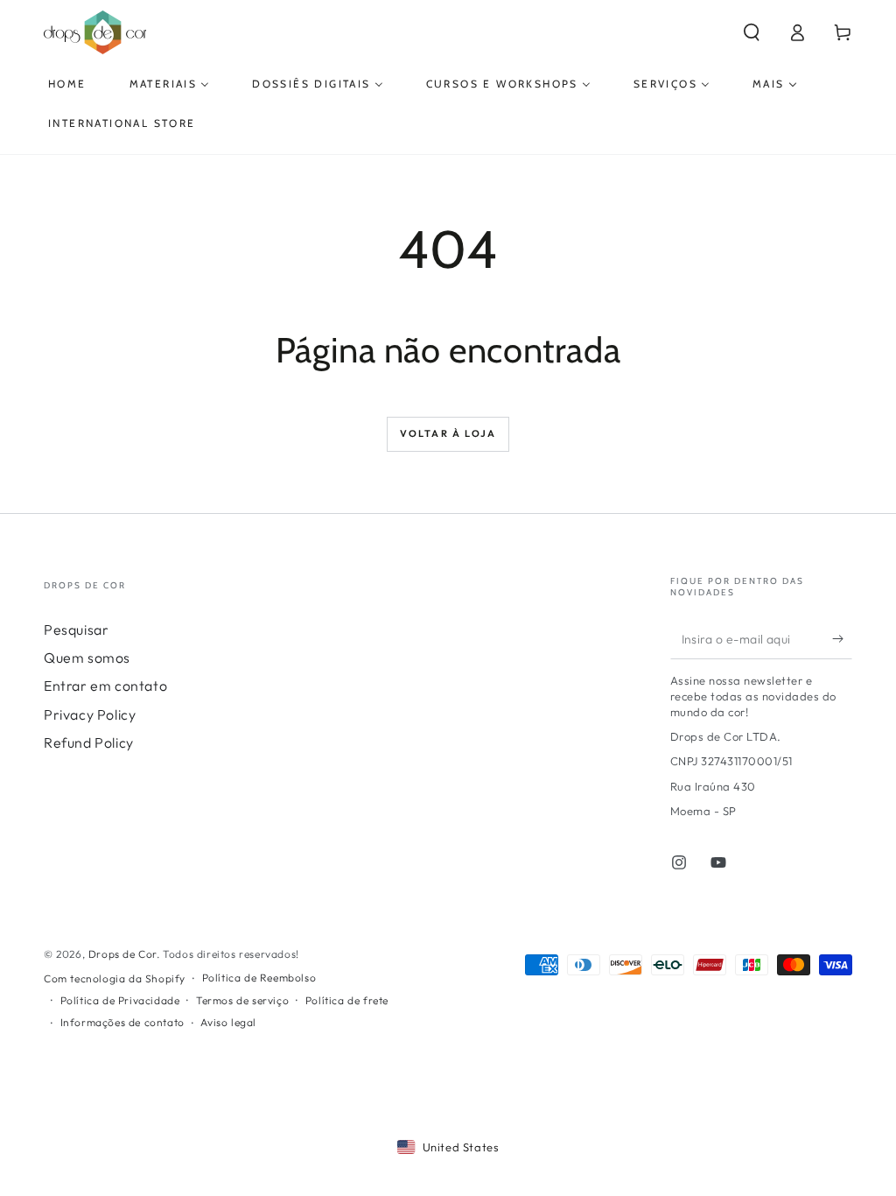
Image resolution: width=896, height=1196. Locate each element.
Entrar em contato (105, 685)
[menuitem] (67, 84)
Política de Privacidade (120, 1000)
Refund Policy (89, 742)
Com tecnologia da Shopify (115, 978)
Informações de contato (122, 1022)
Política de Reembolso (259, 977)
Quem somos (87, 657)
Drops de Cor (122, 953)
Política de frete (346, 1000)
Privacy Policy (90, 714)
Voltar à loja (448, 433)
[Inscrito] (842, 639)
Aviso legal (228, 1022)
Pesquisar (76, 629)
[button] (751, 32)
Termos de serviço (242, 1000)
